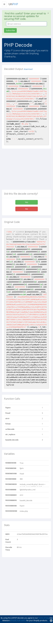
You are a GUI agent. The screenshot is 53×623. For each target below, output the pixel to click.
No (26, 209)
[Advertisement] (25, 170)
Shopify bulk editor (18, 620)
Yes (26, 202)
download (28, 69)
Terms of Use (43, 618)
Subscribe (10, 30)
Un (13, 4)
